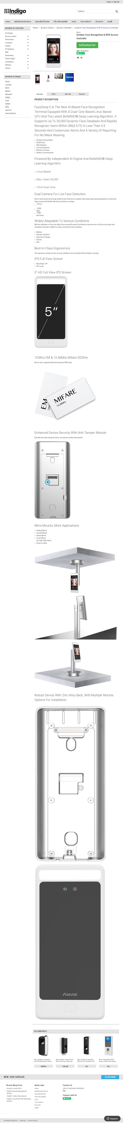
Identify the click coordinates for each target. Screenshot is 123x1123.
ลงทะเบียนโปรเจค (42, 22)
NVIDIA (7, 104)
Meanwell (8, 94)
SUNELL (8, 97)
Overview (39, 94)
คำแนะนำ (99, 22)
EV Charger (9, 33)
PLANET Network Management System (17, 1092)
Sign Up (116, 2)
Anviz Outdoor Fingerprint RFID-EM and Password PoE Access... (85, 1060)
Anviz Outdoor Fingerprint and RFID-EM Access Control (43, 1060)
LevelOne (8, 85)
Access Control (10, 36)
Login (109, 2)
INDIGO (7, 91)
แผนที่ (109, 22)
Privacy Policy (32, 1120)
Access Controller (64, 28)
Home (8, 22)
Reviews (82, 94)
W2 (108, 1066)
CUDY (7, 101)
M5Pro (43, 1066)
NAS (6, 52)
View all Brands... (11, 113)
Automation (9, 39)
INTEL (7, 107)
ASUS (7, 88)
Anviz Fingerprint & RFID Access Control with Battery (107, 1060)
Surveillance (9, 62)
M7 (87, 1066)
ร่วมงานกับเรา (85, 22)
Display (7, 46)
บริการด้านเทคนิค (61, 22)
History (7, 68)
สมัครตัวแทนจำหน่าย (22, 22)
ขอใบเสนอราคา (87, 45)
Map (64, 1090)
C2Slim (65, 1066)
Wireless (8, 65)
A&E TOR (68, 94)
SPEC (53, 94)
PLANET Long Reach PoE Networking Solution (19, 1100)
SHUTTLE (8, 110)
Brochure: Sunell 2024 (14, 1088)
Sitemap (22, 1120)
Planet (7, 82)
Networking (9, 55)
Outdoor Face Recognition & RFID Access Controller (96, 28)
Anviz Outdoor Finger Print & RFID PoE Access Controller (64, 1060)
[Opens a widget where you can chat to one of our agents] (112, 1119)
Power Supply (10, 58)
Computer (8, 43)
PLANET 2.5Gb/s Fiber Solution (17, 1096)
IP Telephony (9, 49)
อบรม (74, 22)
